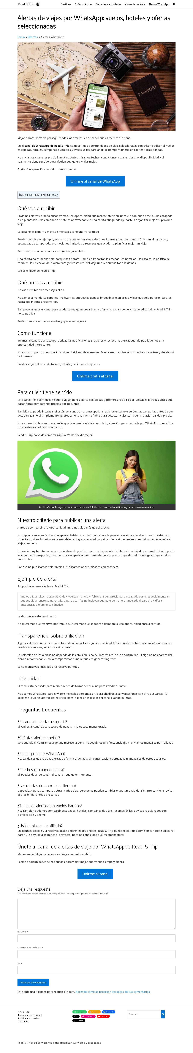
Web (19, 963)
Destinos (66, 4)
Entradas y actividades (108, 4)
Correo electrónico (30, 947)
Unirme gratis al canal (95, 376)
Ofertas (33, 37)
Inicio (21, 37)
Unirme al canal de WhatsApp (95, 181)
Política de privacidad (30, 1015)
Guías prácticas (83, 4)
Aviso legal (24, 1011)
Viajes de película (135, 4)
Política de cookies (28, 1018)
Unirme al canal (95, 873)
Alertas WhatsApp (159, 4)
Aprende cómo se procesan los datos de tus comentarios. (113, 992)
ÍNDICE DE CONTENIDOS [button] (38, 195)
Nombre (22, 931)
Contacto (23, 1021)
